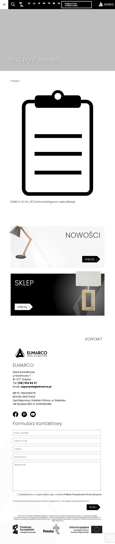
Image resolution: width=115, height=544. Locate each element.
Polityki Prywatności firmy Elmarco (83, 494)
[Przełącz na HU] (44, 3)
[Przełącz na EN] (29, 3)
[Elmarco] (103, 4)
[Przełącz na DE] (34, 3)
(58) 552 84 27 (27, 383)
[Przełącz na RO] (39, 3)
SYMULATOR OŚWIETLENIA (71, 4)
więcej (90, 259)
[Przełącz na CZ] (49, 3)
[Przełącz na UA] (53, 3)
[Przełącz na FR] (58, 3)
